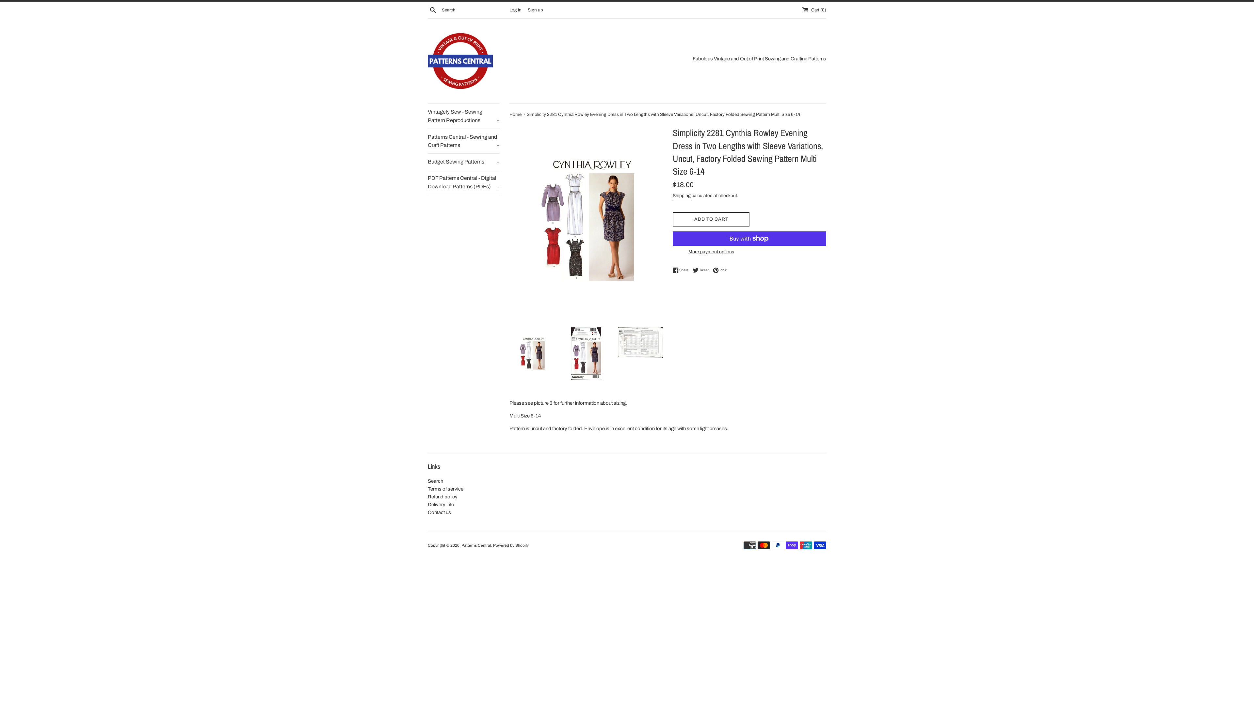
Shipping (682, 195)
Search (435, 481)
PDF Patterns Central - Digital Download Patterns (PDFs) (464, 182)
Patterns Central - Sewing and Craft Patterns (464, 141)
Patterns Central (476, 545)
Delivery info (441, 504)
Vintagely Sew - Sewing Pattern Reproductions (464, 116)
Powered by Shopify (511, 545)
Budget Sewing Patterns (464, 161)
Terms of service (445, 489)
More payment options (711, 251)
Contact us (439, 512)
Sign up (535, 10)
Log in (515, 10)
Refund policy (443, 496)
